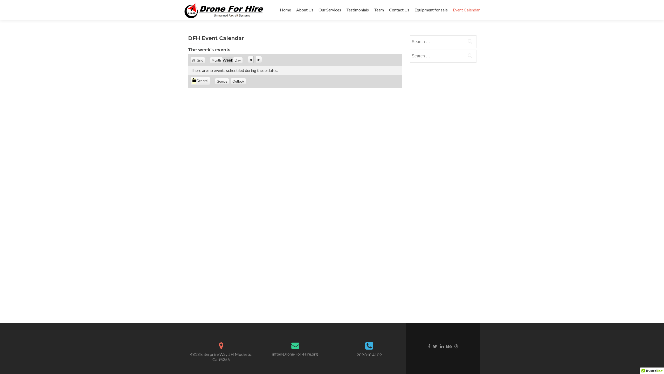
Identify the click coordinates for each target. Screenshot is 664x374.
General (202, 81)
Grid (200, 60)
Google (222, 81)
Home (285, 9)
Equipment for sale (431, 9)
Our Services (330, 9)
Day (238, 60)
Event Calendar (466, 9)
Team (379, 9)
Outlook (238, 81)
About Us (304, 9)
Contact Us (399, 9)
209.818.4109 (369, 354)
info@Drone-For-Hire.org (295, 353)
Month (216, 60)
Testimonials (357, 9)
